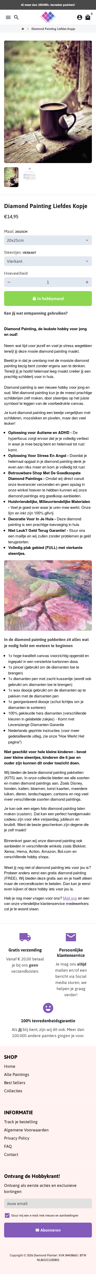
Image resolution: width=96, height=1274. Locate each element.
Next (87, 102)
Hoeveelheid (16, 273)
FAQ (8, 1146)
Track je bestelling (21, 1121)
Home (9, 1066)
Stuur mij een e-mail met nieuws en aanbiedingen (44, 1215)
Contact (11, 1154)
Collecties (13, 1090)
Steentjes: (20, 252)
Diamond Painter (45, 1255)
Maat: (15, 231)
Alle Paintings (16, 1074)
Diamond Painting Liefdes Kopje (53, 29)
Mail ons (70, 898)
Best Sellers (14, 1082)
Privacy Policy (16, 1138)
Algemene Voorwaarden (26, 1130)
